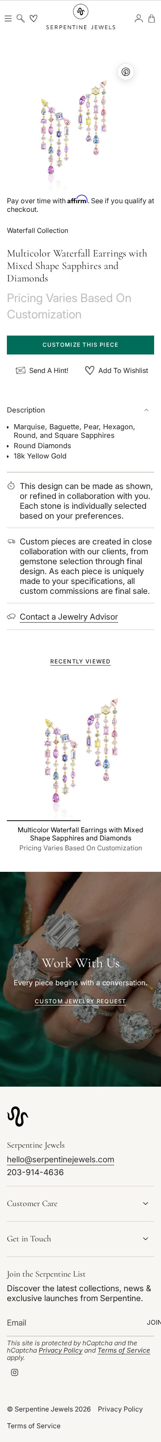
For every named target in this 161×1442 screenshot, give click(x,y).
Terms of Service (123, 1350)
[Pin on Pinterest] (73, 124)
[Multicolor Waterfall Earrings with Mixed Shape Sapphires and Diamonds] (80, 747)
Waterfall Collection (37, 230)
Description (26, 410)
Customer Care (32, 1203)
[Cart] (151, 19)
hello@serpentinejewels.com (60, 1159)
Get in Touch (29, 1239)
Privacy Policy (60, 1350)
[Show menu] (8, 19)
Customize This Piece (81, 344)
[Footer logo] (17, 1116)
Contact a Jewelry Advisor (69, 617)
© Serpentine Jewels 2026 (49, 1409)
